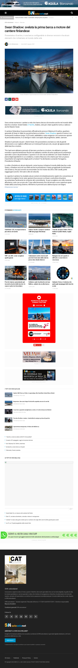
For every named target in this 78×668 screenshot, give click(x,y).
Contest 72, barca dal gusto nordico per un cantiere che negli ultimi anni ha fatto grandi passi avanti (32, 520)
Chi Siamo (7, 658)
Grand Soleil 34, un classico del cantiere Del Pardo (19, 513)
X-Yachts (30, 125)
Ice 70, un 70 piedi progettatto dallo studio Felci (18, 523)
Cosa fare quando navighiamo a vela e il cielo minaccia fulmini (32, 410)
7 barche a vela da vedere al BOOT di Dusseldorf (19, 437)
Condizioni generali (10, 607)
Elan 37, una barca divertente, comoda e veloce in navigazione (22, 516)
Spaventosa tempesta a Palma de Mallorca (26, 426)
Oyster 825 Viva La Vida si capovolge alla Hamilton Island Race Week (33, 393)
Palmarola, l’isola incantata (13, 450)
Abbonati (10, 640)
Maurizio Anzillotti (10, 604)
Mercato (22, 22)
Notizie (17, 22)
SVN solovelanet (9, 22)
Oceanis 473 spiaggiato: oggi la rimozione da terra (19, 440)
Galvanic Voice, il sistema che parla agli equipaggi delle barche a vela (62, 284)
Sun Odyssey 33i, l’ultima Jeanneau (15, 443)
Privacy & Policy (26, 658)
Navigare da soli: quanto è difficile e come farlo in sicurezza (60, 258)
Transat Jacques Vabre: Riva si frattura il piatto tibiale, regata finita (62, 231)
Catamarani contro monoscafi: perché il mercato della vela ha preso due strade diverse (38, 258)
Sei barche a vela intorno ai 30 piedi (15, 447)
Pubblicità (16, 658)
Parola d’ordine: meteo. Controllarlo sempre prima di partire (31, 17)
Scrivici (36, 658)
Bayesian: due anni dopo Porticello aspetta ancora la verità (31, 401)
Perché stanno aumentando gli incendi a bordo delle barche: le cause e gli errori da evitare (15, 284)
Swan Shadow (50, 133)
